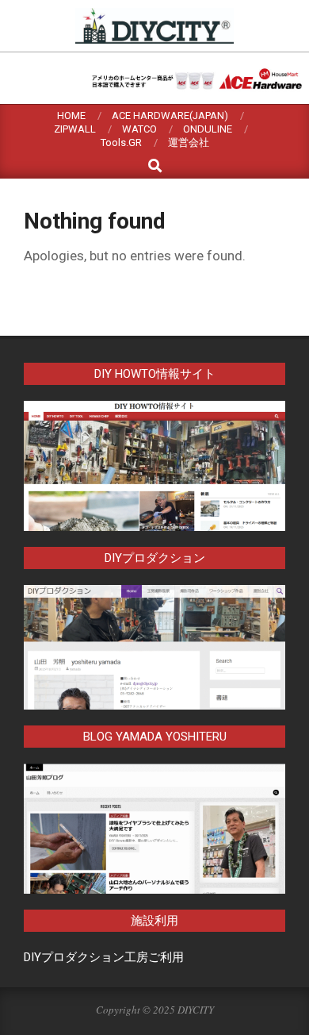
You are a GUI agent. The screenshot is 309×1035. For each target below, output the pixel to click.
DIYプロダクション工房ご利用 (104, 957)
